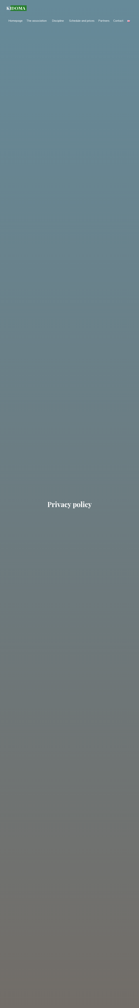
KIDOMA (16, 8)
